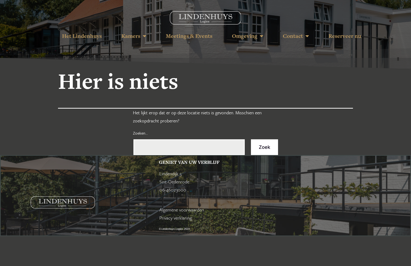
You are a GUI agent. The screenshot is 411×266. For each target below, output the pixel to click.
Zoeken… (140, 133)
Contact (293, 36)
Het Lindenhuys (82, 36)
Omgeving (244, 36)
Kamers (130, 36)
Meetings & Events (189, 36)
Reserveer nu (344, 36)
